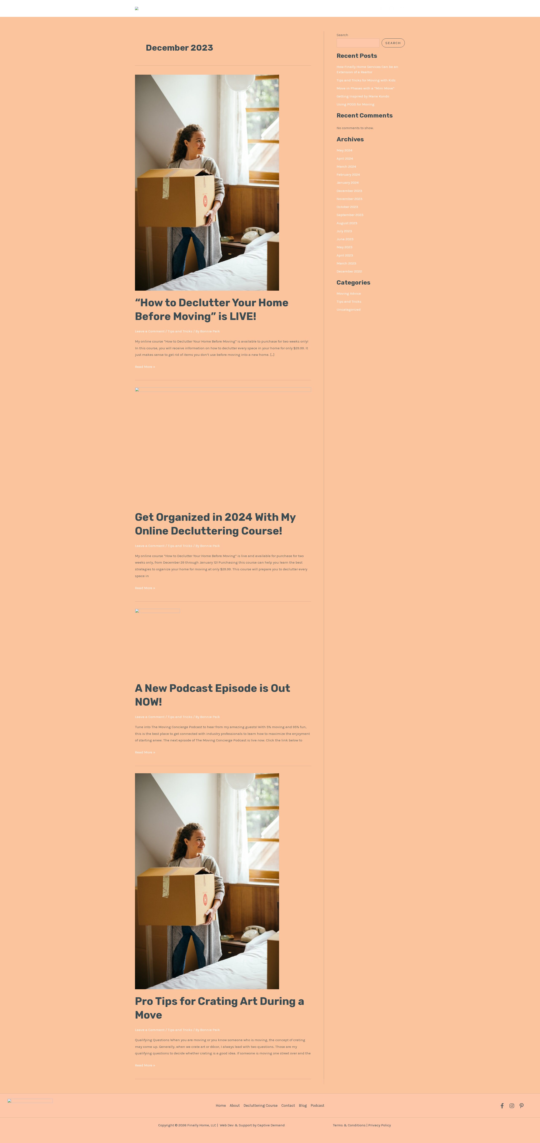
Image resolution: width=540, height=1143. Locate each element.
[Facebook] (380, 8)
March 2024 (346, 166)
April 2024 (345, 158)
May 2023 (344, 247)
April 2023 (345, 255)
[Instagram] (391, 8)
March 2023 (346, 263)
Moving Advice (349, 293)
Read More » (145, 366)
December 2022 (349, 271)
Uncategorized (349, 309)
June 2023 (345, 239)
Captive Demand (271, 1125)
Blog (303, 1105)
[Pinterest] (402, 8)
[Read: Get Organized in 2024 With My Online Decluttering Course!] (223, 446)
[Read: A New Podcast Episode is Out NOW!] (157, 642)
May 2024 (344, 150)
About (235, 1105)
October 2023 (347, 207)
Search (342, 35)
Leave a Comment (150, 331)
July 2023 (344, 231)
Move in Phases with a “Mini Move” (365, 88)
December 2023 (349, 191)
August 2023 (347, 223)
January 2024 (348, 182)
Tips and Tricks (180, 331)
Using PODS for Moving (355, 104)
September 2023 (350, 215)
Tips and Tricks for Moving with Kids (366, 80)
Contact (288, 1105)
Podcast (317, 1105)
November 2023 (349, 199)
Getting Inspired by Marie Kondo (363, 96)
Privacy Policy (379, 1125)
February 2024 (348, 174)
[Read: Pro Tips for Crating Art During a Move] (207, 881)
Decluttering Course (261, 1105)
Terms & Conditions (349, 1125)
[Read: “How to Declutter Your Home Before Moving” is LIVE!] (207, 182)
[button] (291, 8)
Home (221, 1105)
